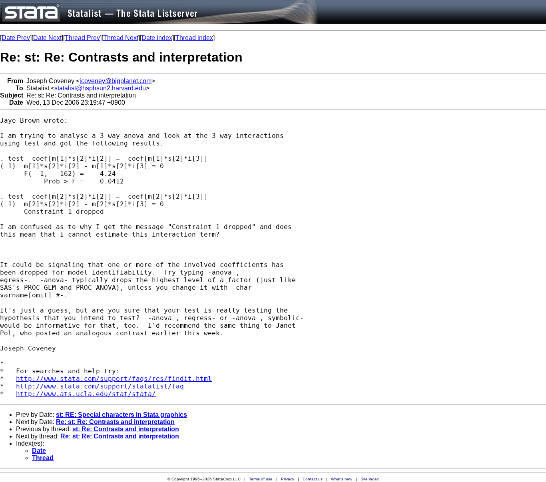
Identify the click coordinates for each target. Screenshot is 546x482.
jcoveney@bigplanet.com (115, 81)
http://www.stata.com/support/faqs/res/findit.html (114, 378)
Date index (156, 37)
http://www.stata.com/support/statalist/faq (100, 386)
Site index (370, 479)
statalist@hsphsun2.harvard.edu (100, 88)
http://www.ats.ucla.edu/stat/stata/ (86, 394)
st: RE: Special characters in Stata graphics (121, 414)
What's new (341, 479)
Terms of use (261, 479)
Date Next (47, 37)
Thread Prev (82, 37)
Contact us (313, 479)
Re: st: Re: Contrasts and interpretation (115, 421)
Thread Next (120, 37)
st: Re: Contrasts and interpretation (125, 429)
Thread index (194, 37)
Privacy (287, 479)
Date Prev (16, 37)
